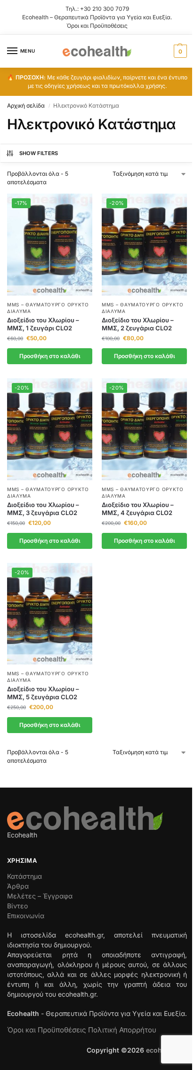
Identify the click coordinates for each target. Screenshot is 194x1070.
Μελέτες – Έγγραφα (40, 896)
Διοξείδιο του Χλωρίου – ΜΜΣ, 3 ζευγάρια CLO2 (43, 508)
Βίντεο (17, 906)
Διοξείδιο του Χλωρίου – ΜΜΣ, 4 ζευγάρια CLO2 (138, 508)
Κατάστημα (24, 876)
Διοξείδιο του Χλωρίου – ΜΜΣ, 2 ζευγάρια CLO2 (138, 324)
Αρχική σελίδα (26, 105)
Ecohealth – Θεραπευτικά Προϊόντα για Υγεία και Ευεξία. (97, 17)
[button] (179, 51)
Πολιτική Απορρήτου (122, 1029)
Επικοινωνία (25, 916)
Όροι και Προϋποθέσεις (97, 25)
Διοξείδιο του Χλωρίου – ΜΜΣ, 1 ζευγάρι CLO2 (43, 324)
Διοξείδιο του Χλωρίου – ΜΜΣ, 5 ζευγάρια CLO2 (43, 693)
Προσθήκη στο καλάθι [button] (50, 355)
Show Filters (38, 153)
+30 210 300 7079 (104, 8)
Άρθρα (18, 886)
